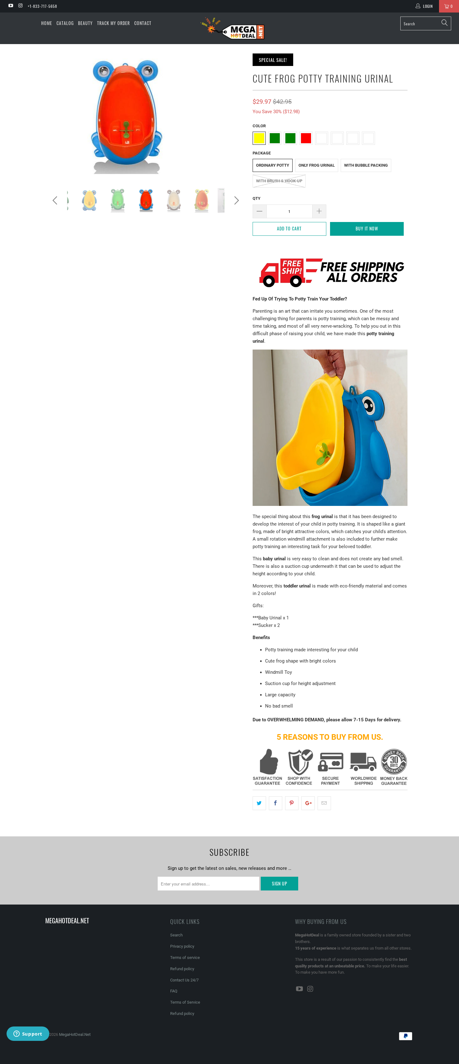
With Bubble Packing (366, 165)
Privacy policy (182, 946)
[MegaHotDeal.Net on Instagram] (20, 6)
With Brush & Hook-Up (279, 181)
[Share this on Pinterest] (292, 803)
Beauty (85, 23)
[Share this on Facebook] (275, 803)
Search (176, 935)
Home (46, 23)
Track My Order (113, 23)
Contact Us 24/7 (184, 980)
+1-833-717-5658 (42, 6)
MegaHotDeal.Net (75, 1034)
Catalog (65, 23)
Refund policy (182, 968)
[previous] (56, 200)
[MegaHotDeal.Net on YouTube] (10, 6)
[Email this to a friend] (324, 803)
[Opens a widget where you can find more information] (27, 1034)
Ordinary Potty (272, 165)
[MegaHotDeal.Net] (232, 28)
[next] (236, 200)
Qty (256, 198)
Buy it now (367, 228)
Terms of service (185, 957)
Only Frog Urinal (317, 165)
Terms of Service (185, 1002)
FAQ (173, 991)
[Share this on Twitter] (259, 803)
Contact (142, 23)
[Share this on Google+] (308, 803)
